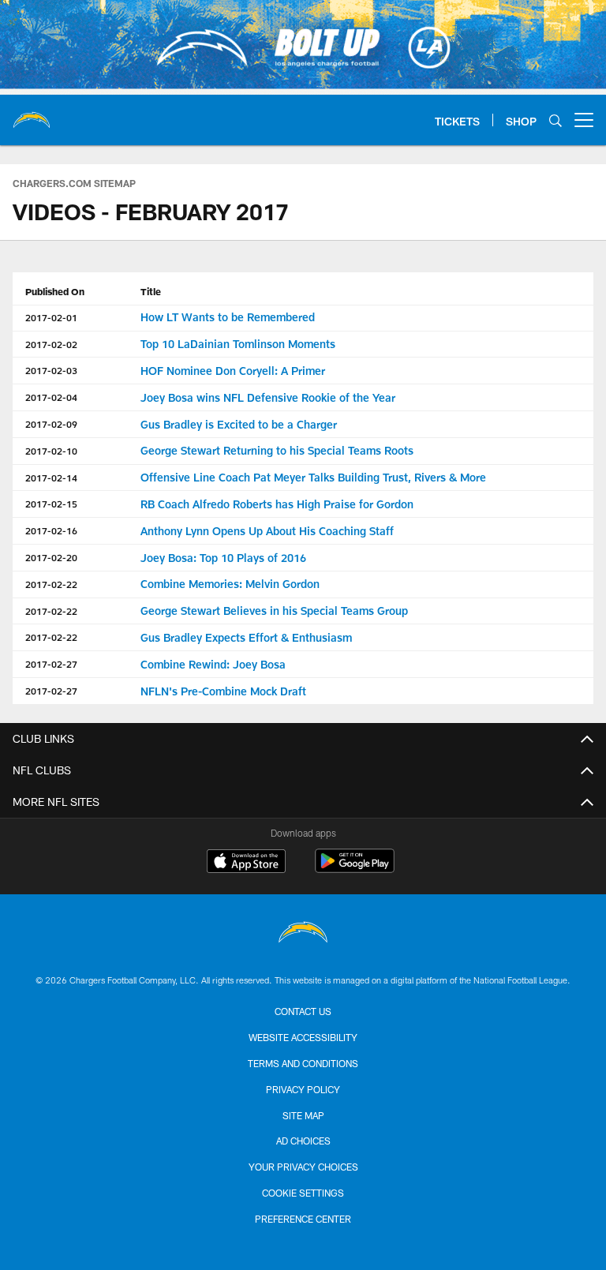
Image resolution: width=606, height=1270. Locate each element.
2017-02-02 (51, 344)
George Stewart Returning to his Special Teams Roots (276, 450)
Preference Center (303, 1218)
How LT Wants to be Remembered (227, 317)
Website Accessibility (303, 1037)
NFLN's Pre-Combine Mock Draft (223, 691)
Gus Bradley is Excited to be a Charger (238, 424)
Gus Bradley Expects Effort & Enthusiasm (246, 637)
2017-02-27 (51, 663)
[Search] (555, 120)
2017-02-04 (51, 397)
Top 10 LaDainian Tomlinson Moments (237, 343)
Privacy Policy (303, 1089)
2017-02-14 (51, 477)
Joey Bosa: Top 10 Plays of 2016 (223, 557)
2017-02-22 (51, 584)
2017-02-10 (51, 450)
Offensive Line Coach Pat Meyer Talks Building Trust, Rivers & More (313, 477)
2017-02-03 (51, 370)
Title (150, 291)
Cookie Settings (303, 1192)
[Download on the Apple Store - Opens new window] (246, 862)
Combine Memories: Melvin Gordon (230, 583)
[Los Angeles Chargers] (303, 934)
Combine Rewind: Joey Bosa (213, 664)
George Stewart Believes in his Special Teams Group (274, 610)
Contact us (303, 1011)
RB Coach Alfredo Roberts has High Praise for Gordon (276, 504)
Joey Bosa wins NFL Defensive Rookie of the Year (267, 397)
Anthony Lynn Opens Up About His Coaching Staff (267, 531)
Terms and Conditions (303, 1063)
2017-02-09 (51, 423)
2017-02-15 (51, 503)
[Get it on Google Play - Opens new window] (354, 868)
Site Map (303, 1115)
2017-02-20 (51, 557)
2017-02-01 (51, 317)
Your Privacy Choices (303, 1166)
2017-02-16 (51, 530)
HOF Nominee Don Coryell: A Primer (232, 370)
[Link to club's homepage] (31, 113)
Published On (54, 291)
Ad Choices (303, 1140)
